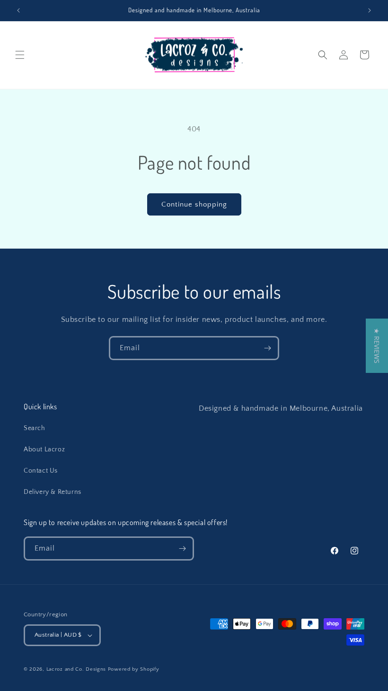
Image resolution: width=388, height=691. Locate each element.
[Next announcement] (369, 10)
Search (34, 428)
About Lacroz (44, 449)
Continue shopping (194, 204)
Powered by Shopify (133, 669)
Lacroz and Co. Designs (76, 669)
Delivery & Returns (52, 492)
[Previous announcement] (18, 10)
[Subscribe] (267, 348)
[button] (19, 54)
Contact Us (41, 471)
